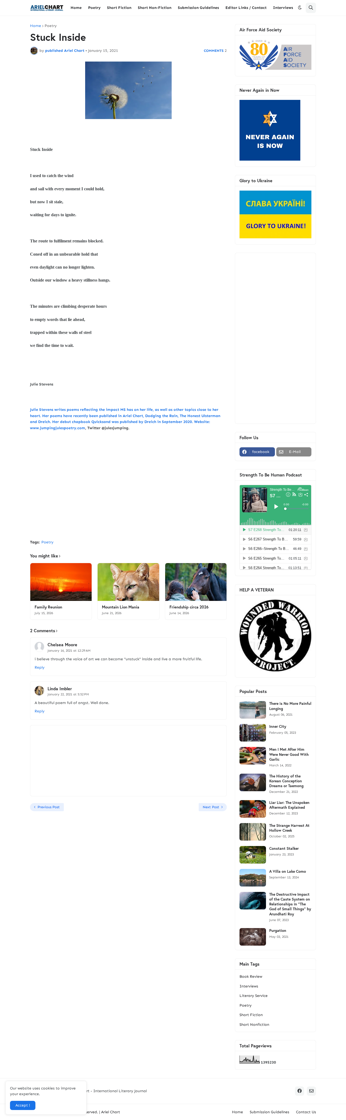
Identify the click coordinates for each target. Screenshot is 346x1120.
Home (35, 26)
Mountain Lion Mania (120, 607)
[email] (311, 1091)
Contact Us (306, 1112)
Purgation (277, 930)
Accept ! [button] (22, 1105)
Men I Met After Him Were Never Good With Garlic (289, 754)
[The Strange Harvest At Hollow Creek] (252, 832)
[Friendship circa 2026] (196, 582)
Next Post (211, 807)
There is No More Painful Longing (290, 706)
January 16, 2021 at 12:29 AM (69, 650)
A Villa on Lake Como (287, 871)
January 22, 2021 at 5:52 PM (68, 694)
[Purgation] (252, 937)
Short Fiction (251, 1015)
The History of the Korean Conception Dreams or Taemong (286, 781)
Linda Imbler (60, 688)
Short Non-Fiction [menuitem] (154, 7)
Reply (40, 667)
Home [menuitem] (76, 7)
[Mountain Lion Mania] (128, 582)
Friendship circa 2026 (188, 607)
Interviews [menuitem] (283, 7)
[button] (300, 8)
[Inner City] (252, 733)
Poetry (51, 26)
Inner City (277, 726)
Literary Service (253, 995)
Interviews (248, 986)
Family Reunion (48, 607)
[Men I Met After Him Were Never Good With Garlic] (252, 755)
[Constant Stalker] (252, 855)
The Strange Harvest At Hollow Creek (289, 828)
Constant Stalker (284, 848)
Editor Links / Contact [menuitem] (246, 7)
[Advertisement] (128, 495)
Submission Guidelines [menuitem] (198, 7)
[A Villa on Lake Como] (252, 877)
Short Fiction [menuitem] (119, 7)
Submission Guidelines (269, 1112)
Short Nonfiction (254, 1024)
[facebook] (299, 1091)
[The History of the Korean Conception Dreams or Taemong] (252, 782)
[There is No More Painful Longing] (252, 710)
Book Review (250, 976)
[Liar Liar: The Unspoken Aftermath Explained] (252, 809)
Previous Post (49, 807)
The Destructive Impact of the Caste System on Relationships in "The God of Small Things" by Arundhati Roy (290, 904)
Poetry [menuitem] (94, 7)
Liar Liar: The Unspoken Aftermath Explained (289, 805)
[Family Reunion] (61, 582)
